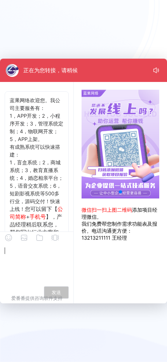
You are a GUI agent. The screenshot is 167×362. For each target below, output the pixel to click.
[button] (120, 191)
